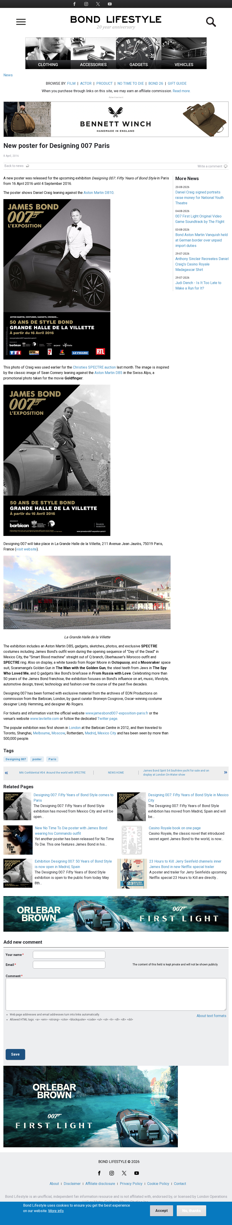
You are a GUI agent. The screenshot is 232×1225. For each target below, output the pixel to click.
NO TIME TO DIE (130, 83)
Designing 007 (16, 759)
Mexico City (106, 733)
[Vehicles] (184, 68)
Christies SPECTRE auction (94, 367)
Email (10, 965)
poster (37, 759)
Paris (52, 759)
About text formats (211, 1016)
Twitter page (107, 718)
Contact (180, 1184)
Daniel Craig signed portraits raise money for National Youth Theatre (199, 197)
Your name (14, 955)
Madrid (90, 733)
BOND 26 (155, 83)
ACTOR (86, 83)
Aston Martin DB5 (108, 373)
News (8, 75)
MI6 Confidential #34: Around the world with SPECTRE (52, 772)
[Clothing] (48, 68)
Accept (161, 1210)
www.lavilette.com (44, 718)
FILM (71, 83)
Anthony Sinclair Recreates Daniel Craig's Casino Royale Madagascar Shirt (202, 264)
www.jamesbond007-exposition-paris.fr (116, 713)
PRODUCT (104, 83)
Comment (13, 976)
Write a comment (210, 166)
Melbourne (41, 733)
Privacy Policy (131, 1184)
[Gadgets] (138, 68)
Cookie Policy (158, 1184)
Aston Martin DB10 (99, 193)
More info (56, 1211)
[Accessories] (93, 68)
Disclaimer (72, 1184)
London (75, 728)
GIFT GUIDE (177, 83)
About (54, 1184)
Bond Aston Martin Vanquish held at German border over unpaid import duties (201, 240)
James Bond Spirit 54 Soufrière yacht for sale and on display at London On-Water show (176, 772)
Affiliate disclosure (100, 1184)
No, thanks (191, 1211)
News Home (116, 772)
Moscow (58, 733)
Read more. (182, 91)
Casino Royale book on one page (175, 828)
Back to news (14, 166)
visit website (26, 549)
